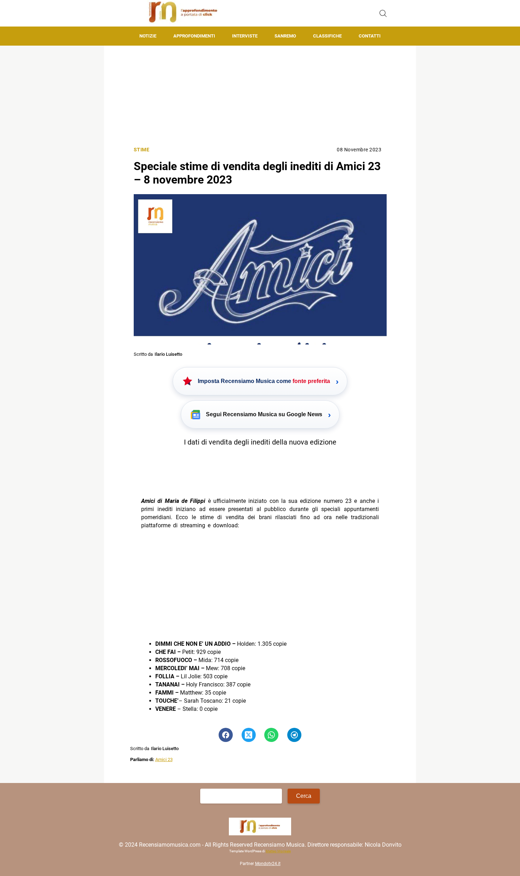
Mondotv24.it (268, 863)
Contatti (370, 36)
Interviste (245, 36)
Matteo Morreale (278, 851)
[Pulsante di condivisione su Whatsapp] (271, 735)
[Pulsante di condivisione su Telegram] (294, 735)
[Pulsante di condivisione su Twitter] (249, 735)
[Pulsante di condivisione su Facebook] (226, 735)
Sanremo (285, 36)
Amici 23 (164, 759)
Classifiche (327, 36)
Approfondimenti (194, 36)
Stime (142, 150)
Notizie (147, 36)
